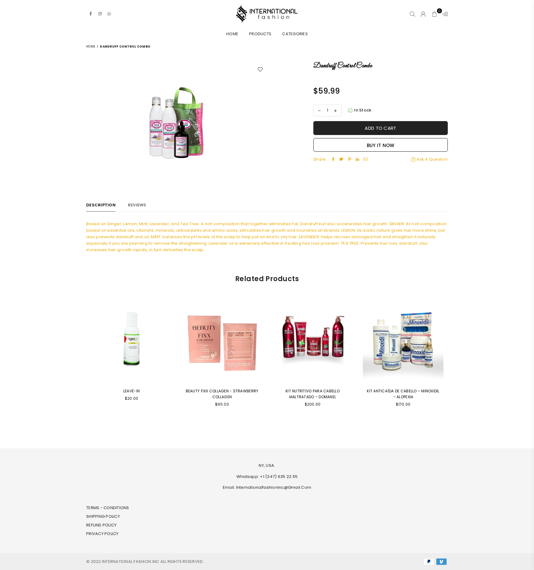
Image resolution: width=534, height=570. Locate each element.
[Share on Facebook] (333, 159)
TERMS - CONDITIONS (107, 508)
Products (260, 34)
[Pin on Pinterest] (349, 159)
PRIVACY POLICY (102, 534)
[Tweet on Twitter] (341, 159)
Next (451, 363)
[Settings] (444, 14)
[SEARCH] (412, 14)
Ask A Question (432, 159)
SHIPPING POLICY (103, 516)
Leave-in (131, 391)
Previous (82, 363)
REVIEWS (137, 205)
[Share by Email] (366, 159)
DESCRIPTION (101, 205)
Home (232, 34)
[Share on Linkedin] (358, 159)
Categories (295, 34)
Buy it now (381, 145)
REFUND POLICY (101, 525)
